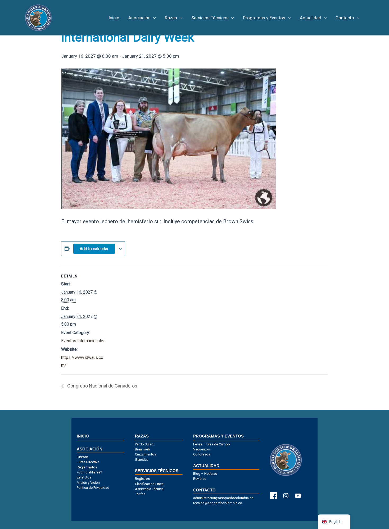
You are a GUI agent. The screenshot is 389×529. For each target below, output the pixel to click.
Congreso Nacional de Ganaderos (101, 386)
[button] (153, 17)
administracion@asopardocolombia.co (223, 498)
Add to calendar (94, 248)
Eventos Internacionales (83, 340)
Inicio (113, 17)
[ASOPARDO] (38, 17)
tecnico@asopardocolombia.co (217, 503)
